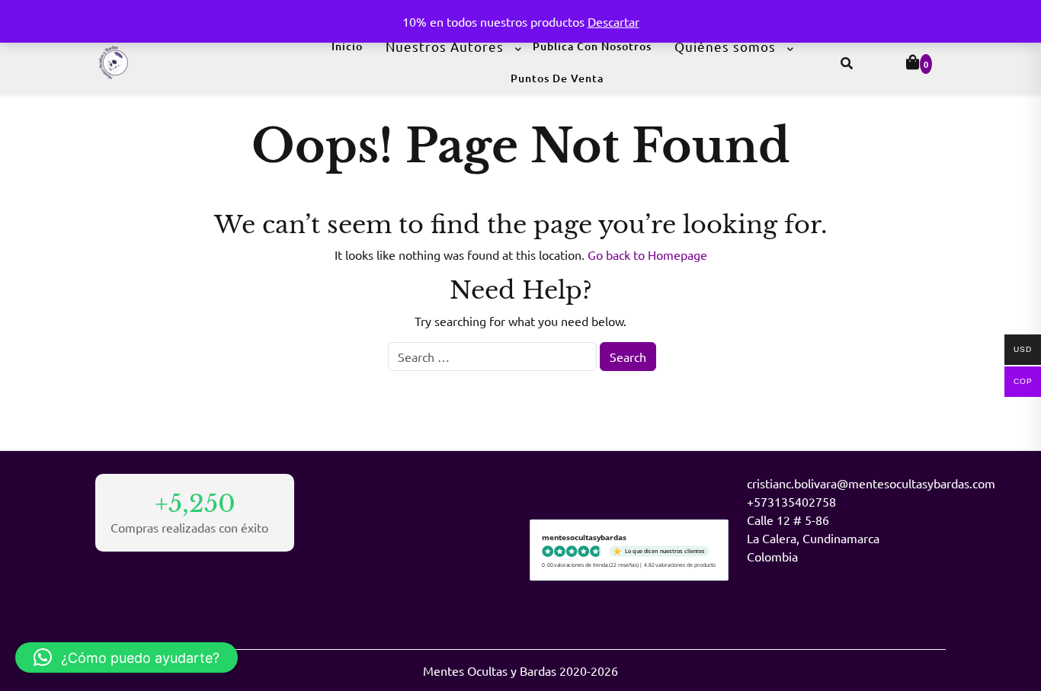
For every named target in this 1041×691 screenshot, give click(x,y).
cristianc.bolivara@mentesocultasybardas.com (871, 483)
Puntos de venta (557, 78)
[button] (126, 657)
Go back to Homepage (647, 254)
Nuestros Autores (445, 46)
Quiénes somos (725, 46)
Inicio (347, 46)
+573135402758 (791, 501)
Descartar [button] (613, 21)
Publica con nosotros (592, 46)
